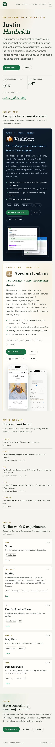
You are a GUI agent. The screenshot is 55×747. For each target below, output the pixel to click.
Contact (42, 4)
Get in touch (11, 729)
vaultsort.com (15, 219)
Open (7, 560)
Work (18, 4)
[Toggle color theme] (50, 4)
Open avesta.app (16, 352)
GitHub (27, 67)
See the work (11, 67)
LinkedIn (38, 729)
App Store (13, 358)
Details (35, 212)
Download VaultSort (17, 212)
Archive (33, 4)
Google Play (29, 358)
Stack (25, 4)
